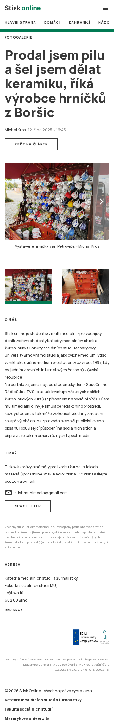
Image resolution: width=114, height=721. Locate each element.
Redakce (14, 610)
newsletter (28, 506)
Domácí (52, 22)
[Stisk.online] (23, 8)
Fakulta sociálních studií (29, 709)
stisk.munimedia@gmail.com (36, 492)
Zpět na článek (31, 144)
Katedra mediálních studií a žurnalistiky (43, 700)
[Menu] (105, 8)
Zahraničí (79, 22)
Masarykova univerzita (27, 718)
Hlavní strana (20, 22)
